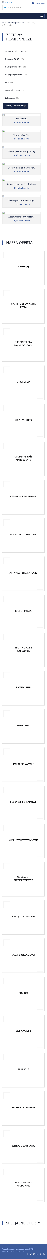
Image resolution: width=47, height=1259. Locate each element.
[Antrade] (7, 2)
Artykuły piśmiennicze (17, 22)
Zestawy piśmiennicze (14, 106)
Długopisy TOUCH (12, 59)
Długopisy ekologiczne (14, 51)
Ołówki (8, 82)
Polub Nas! (40, 3)
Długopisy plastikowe (14, 74)
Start (4, 22)
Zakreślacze (10, 98)
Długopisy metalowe (13, 67)
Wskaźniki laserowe (13, 90)
